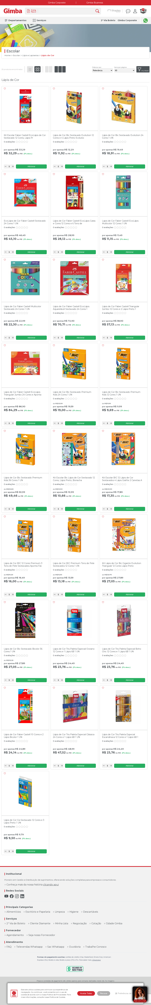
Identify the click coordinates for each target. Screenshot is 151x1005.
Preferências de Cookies (128, 993)
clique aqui (96, 960)
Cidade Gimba (114, 923)
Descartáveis (90, 912)
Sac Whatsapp (55, 947)
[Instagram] (17, 896)
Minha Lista (61, 923)
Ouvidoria (75, 947)
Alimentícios (13, 912)
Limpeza (60, 912)
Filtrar (145, 71)
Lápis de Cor (47, 55)
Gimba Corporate (57, 2)
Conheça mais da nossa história (32, 885)
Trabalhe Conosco (95, 947)
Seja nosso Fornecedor (41, 935)
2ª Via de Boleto (15, 923)
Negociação (80, 923)
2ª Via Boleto (108, 20)
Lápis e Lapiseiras (30, 55)
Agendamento (15, 935)
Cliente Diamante (40, 923)
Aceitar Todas (86, 993)
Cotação (96, 923)
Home (8, 55)
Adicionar (31, 166)
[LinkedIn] (22, 896)
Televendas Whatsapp (29, 947)
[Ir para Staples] (114, 11)
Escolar (16, 55)
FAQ (9, 947)
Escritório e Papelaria (38, 912)
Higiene (73, 912)
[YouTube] (6, 896)
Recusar (103, 993)
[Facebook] (12, 896)
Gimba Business (94, 2)
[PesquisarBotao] (98, 11)
